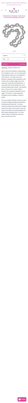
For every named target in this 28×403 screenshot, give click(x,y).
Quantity (5, 55)
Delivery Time (16, 67)
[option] (14, 4)
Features (10, 67)
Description (4, 67)
